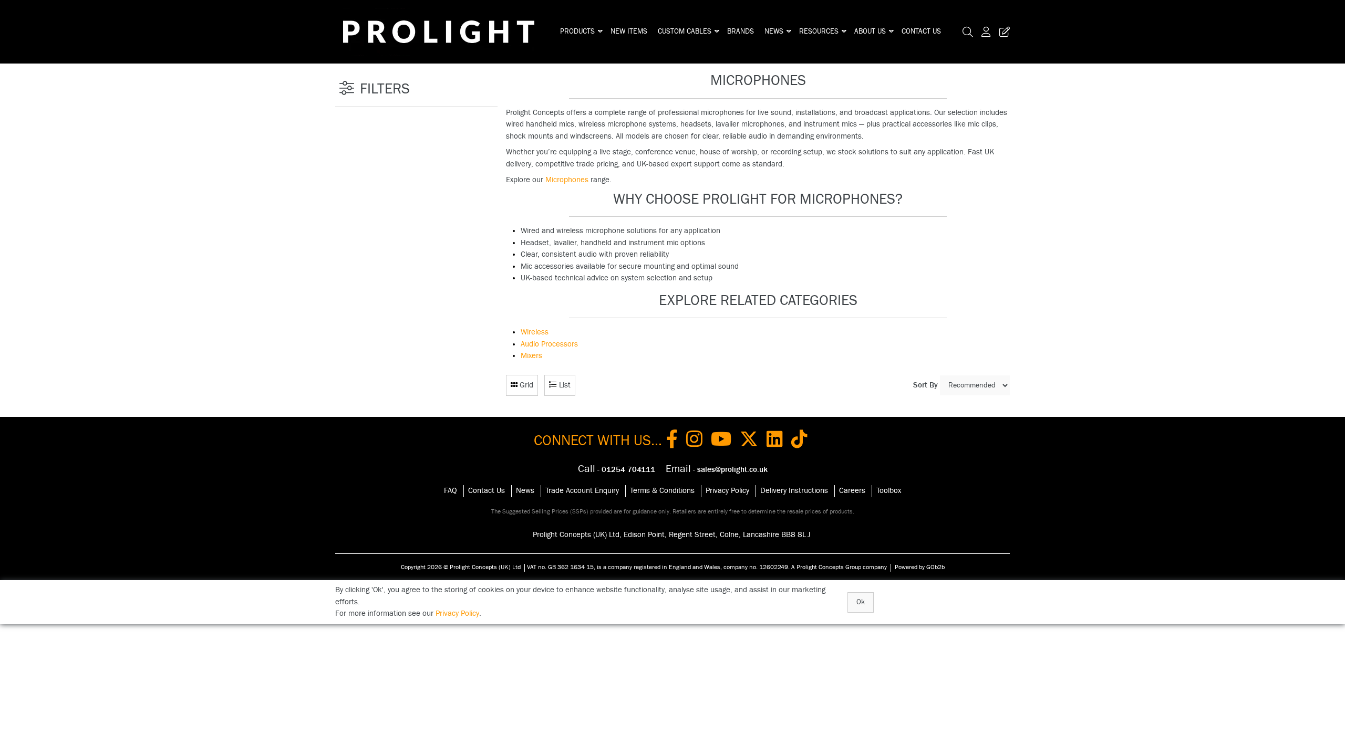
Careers (852, 490)
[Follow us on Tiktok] (799, 441)
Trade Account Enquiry (582, 490)
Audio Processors (549, 344)
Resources (819, 31)
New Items (629, 31)
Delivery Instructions (794, 490)
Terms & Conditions (662, 490)
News (773, 31)
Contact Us (921, 31)
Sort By (925, 385)
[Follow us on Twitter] (749, 441)
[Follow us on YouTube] (721, 441)
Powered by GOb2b (920, 567)
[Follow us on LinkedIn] (774, 441)
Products (577, 31)
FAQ (450, 490)
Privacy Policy (727, 490)
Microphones (566, 179)
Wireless (535, 332)
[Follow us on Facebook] (672, 441)
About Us (870, 31)
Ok (860, 602)
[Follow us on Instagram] (694, 441)
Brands (740, 31)
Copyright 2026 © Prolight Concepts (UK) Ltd (461, 567)
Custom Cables (684, 31)
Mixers (531, 355)
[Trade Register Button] (1002, 32)
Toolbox (888, 490)
